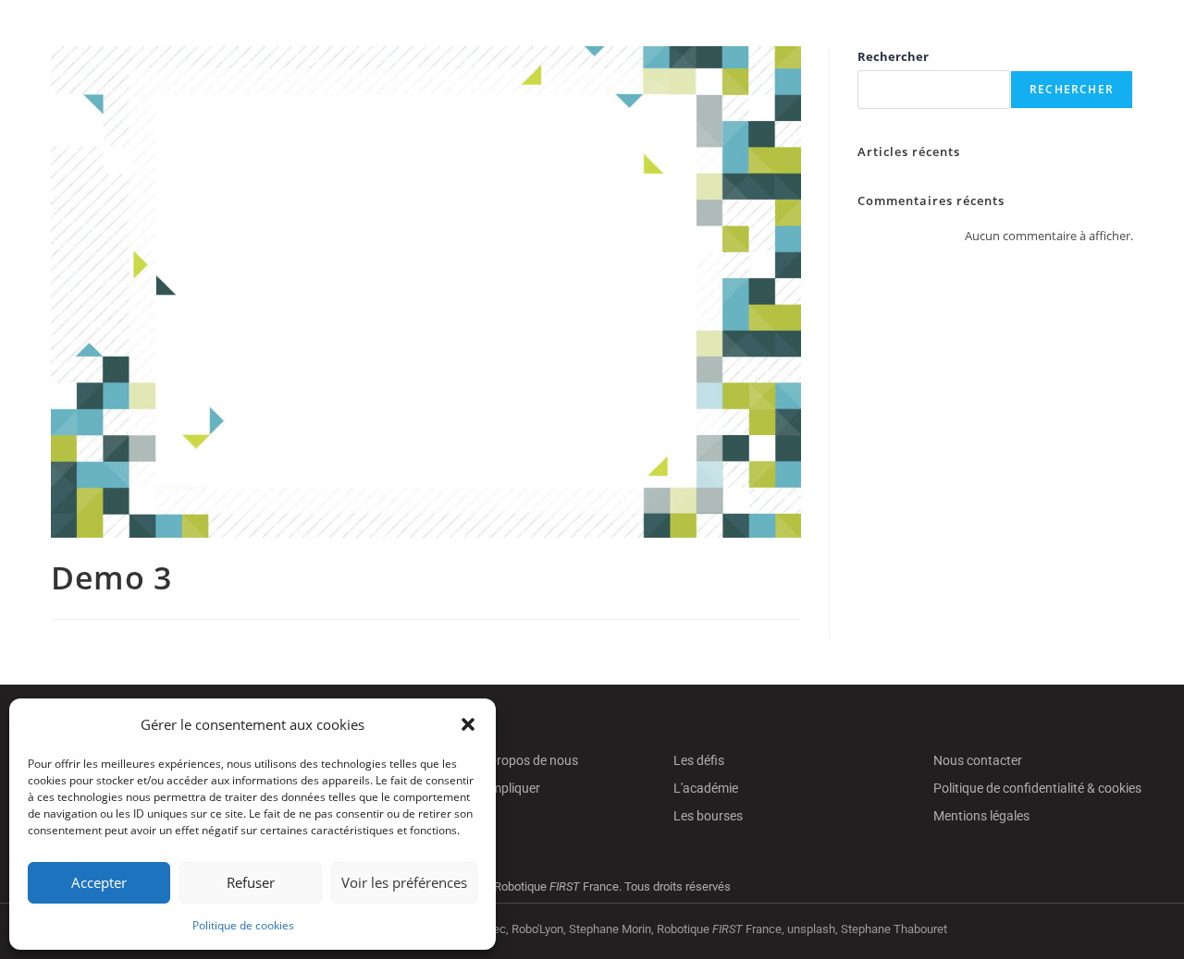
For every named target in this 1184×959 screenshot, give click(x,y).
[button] (468, 724)
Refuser (251, 882)
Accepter (99, 882)
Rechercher (893, 56)
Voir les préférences (404, 882)
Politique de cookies (243, 925)
